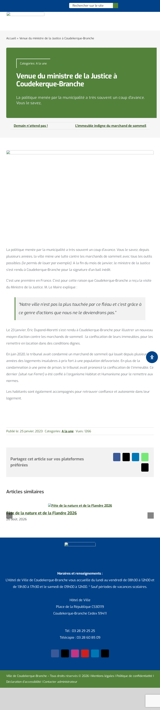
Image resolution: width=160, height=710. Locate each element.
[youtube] (85, 653)
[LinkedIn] (135, 457)
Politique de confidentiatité (134, 676)
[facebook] (55, 653)
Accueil (11, 38)
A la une (41, 64)
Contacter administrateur (60, 682)
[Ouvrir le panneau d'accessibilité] (152, 357)
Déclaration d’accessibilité (23, 682)
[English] (50, 5)
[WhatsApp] (145, 457)
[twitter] (65, 653)
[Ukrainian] (60, 5)
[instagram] (75, 653)
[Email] (145, 467)
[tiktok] (105, 653)
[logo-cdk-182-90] (25, 13)
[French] (55, 5)
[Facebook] (116, 457)
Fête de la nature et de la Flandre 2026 (41, 513)
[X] (126, 457)
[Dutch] (44, 5)
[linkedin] (95, 653)
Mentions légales (102, 676)
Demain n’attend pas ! (31, 126)
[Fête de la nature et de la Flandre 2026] (80, 505)
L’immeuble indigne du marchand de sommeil (110, 126)
